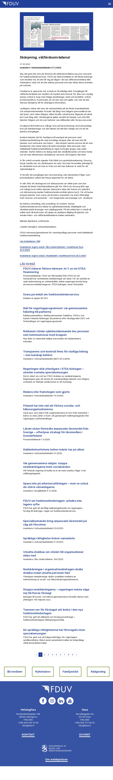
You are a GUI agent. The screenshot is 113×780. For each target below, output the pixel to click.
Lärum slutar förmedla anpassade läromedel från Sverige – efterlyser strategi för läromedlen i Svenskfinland (55, 432)
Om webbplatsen (56, 759)
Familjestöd (70, 671)
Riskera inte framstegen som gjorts (46, 391)
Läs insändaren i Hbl (30, 241)
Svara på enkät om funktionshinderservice (51, 294)
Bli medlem (14, 671)
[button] (109, 4)
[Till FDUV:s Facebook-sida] (43, 700)
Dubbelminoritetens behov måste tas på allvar (53, 449)
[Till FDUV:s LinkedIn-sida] (61, 700)
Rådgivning (98, 671)
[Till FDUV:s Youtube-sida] (70, 700)
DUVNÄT (84, 734)
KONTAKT (28, 734)
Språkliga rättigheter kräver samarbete (49, 538)
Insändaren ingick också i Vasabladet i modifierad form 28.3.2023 (53, 255)
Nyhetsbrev (43, 671)
